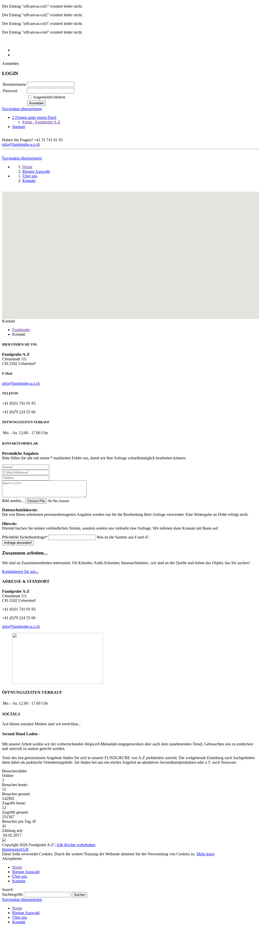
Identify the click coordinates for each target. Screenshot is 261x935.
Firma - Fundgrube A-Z (41, 122)
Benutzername (14, 84)
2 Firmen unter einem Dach (34, 117)
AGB (24, 849)
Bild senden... (13, 501)
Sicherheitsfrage (24, 537)
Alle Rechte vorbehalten (75, 845)
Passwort (10, 91)
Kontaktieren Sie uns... (20, 571)
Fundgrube (21, 330)
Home (17, 867)
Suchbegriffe (12, 894)
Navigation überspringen (22, 109)
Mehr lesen (205, 854)
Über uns (19, 876)
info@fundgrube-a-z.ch (21, 144)
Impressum (11, 849)
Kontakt (18, 881)
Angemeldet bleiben (49, 97)
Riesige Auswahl (26, 872)
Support (18, 126)
